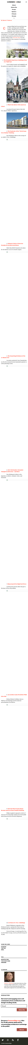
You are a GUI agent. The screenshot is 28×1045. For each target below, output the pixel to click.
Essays (14, 9)
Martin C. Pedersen (7, 20)
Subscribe (14, 7)
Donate (14, 16)
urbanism (3, 962)
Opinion (14, 11)
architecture (5, 959)
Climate (14, 14)
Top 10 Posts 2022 (5, 961)
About (14, 5)
